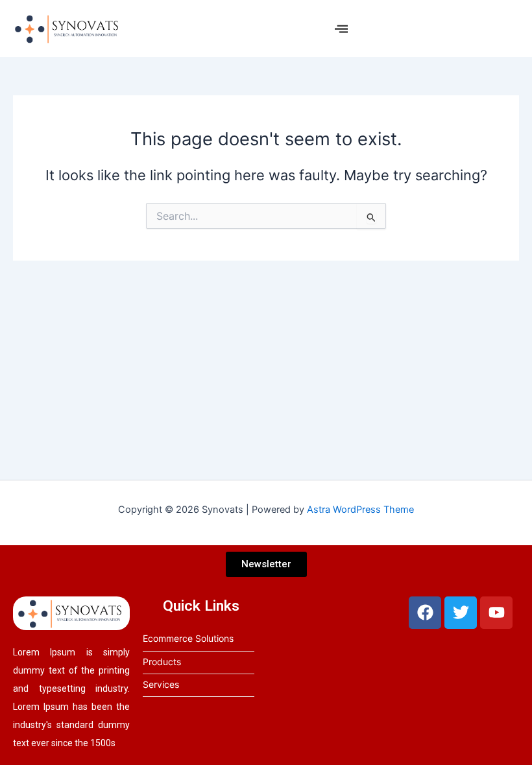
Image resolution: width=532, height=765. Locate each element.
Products (162, 661)
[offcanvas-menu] (341, 28)
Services (161, 684)
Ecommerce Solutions (188, 638)
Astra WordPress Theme (360, 509)
